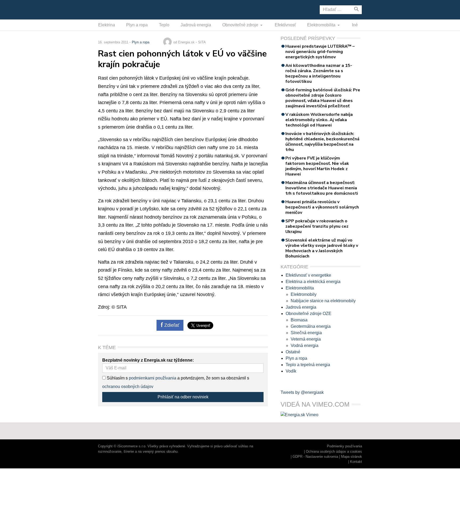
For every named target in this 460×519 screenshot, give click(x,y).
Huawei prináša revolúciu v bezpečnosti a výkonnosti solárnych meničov (322, 207)
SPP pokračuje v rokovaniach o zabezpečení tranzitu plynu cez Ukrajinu (316, 226)
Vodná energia (304, 345)
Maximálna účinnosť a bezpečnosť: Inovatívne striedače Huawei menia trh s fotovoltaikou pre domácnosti (321, 188)
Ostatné (293, 352)
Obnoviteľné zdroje (240, 25)
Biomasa (299, 320)
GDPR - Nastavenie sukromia (315, 457)
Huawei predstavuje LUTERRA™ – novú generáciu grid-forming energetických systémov (320, 52)
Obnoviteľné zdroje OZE (308, 313)
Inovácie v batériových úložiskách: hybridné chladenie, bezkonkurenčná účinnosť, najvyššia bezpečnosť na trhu (322, 141)
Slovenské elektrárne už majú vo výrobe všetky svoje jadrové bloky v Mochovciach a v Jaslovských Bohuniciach (321, 248)
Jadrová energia (195, 25)
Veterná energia (306, 339)
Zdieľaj (114, 9)
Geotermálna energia (311, 326)
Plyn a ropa (137, 25)
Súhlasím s (117, 378)
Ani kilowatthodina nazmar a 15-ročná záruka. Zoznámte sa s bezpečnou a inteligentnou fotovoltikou (318, 73)
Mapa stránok (351, 457)
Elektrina (106, 25)
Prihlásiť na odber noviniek (183, 397)
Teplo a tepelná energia (308, 364)
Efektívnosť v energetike (308, 275)
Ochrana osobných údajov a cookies (334, 451)
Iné (355, 25)
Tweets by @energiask (302, 392)
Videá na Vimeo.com (315, 404)
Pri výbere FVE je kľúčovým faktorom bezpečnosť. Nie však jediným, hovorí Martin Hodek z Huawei (317, 166)
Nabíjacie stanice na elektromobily (323, 301)
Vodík (291, 371)
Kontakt (356, 462)
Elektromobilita (321, 25)
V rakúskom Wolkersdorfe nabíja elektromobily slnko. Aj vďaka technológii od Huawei (319, 120)
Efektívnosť (285, 25)
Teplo (164, 25)
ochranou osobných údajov (127, 386)
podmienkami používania (152, 378)
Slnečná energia (306, 332)
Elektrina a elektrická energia (313, 281)
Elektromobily (304, 294)
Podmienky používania (344, 446)
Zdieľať (171, 325)
